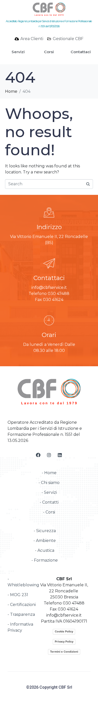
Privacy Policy (64, 641)
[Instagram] (49, 455)
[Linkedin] (60, 455)
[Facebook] (38, 455)
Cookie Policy (64, 631)
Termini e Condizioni (64, 651)
